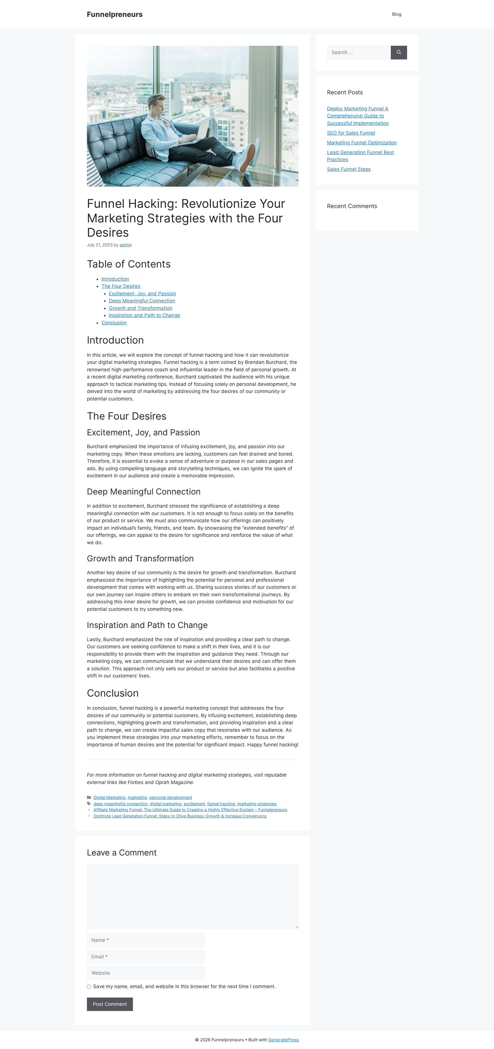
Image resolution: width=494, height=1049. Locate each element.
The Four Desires (120, 286)
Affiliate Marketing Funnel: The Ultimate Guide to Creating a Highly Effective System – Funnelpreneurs (190, 809)
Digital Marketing (109, 797)
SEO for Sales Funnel (351, 133)
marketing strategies (257, 803)
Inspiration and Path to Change (144, 315)
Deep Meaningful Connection (142, 301)
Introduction (115, 279)
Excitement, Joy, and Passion (142, 293)
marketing (137, 797)
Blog (396, 14)
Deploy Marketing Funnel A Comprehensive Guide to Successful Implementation (358, 116)
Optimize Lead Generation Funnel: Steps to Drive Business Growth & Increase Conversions (180, 815)
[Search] (399, 52)
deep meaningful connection (120, 803)
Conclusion (114, 323)
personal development (170, 797)
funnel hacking (221, 803)
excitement (194, 803)
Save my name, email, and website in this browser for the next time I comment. (184, 986)
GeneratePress (283, 1039)
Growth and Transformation (140, 308)
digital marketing (166, 803)
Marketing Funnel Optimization (362, 142)
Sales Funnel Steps (349, 169)
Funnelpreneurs (115, 14)
